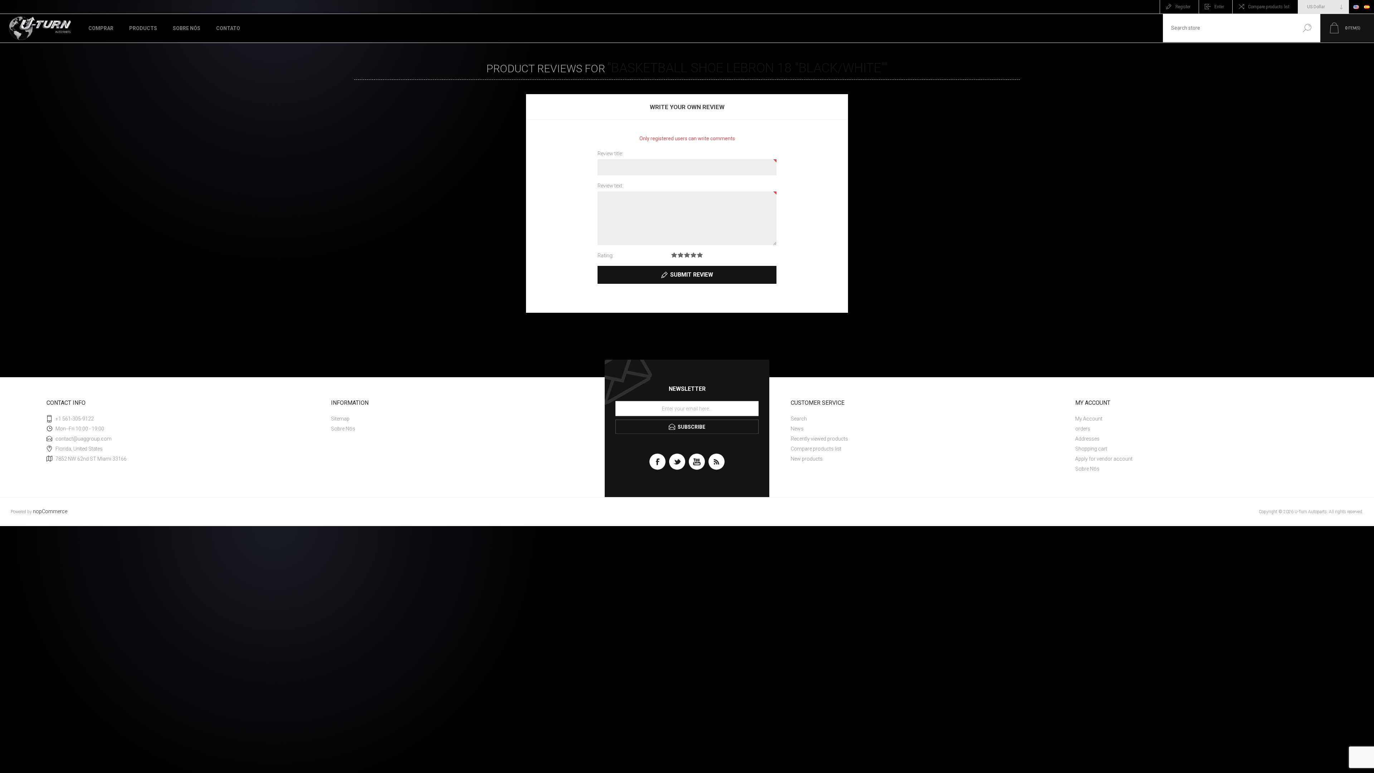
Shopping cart (1091, 449)
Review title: (610, 153)
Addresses (1087, 439)
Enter (1219, 6)
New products (807, 459)
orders (1082, 429)
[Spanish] (1366, 7)
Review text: (610, 186)
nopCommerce (50, 512)
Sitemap (340, 419)
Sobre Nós (343, 429)
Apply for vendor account (1103, 459)
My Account (1088, 419)
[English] (1356, 7)
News (797, 429)
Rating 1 (674, 255)
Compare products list (1269, 6)
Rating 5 (700, 255)
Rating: (606, 255)
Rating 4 (693, 255)
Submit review (691, 274)
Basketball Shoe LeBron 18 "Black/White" (747, 68)
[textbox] (1228, 28)
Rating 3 (687, 255)
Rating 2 (680, 255)
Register (1182, 6)
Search (1306, 28)
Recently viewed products (819, 439)
